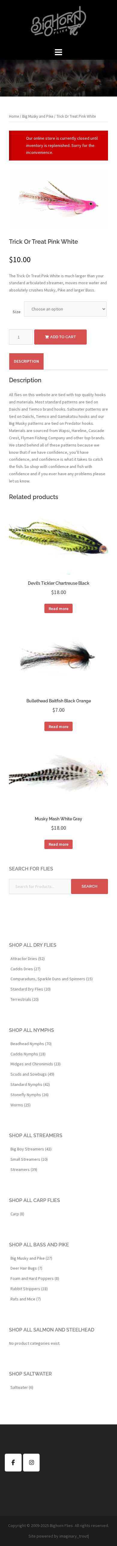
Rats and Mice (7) (25, 1299)
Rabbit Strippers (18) (29, 1288)
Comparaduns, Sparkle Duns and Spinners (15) (51, 978)
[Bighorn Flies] (58, 23)
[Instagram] (31, 1462)
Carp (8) (17, 1214)
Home (14, 116)
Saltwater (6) (21, 1387)
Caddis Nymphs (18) (28, 1054)
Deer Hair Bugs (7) (26, 1268)
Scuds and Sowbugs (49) (32, 1074)
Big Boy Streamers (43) (31, 1149)
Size (16, 311)
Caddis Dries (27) (25, 969)
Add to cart (63, 337)
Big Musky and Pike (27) (31, 1258)
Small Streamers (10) (29, 1159)
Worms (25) (20, 1105)
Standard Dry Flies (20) (30, 989)
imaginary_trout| (74, 1536)
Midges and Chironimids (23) (35, 1064)
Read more (58, 608)
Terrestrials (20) (24, 999)
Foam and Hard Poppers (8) (34, 1278)
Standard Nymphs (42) (30, 1084)
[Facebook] (13, 1462)
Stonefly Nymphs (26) (29, 1094)
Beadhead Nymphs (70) (31, 1043)
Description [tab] (26, 361)
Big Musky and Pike (37, 116)
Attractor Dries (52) (27, 958)
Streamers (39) (23, 1169)
